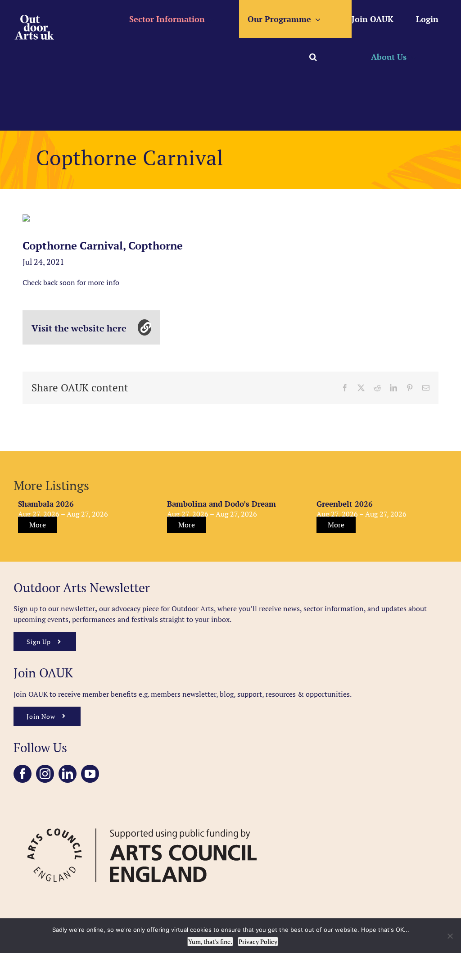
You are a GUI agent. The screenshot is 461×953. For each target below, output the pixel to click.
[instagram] (45, 774)
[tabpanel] (26, 218)
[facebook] (23, 774)
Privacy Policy (258, 941)
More (37, 525)
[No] (449, 935)
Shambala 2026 (46, 504)
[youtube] (90, 774)
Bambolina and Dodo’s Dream (221, 504)
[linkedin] (68, 774)
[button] (313, 57)
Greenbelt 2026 (344, 504)
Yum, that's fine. (210, 941)
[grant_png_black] (142, 818)
